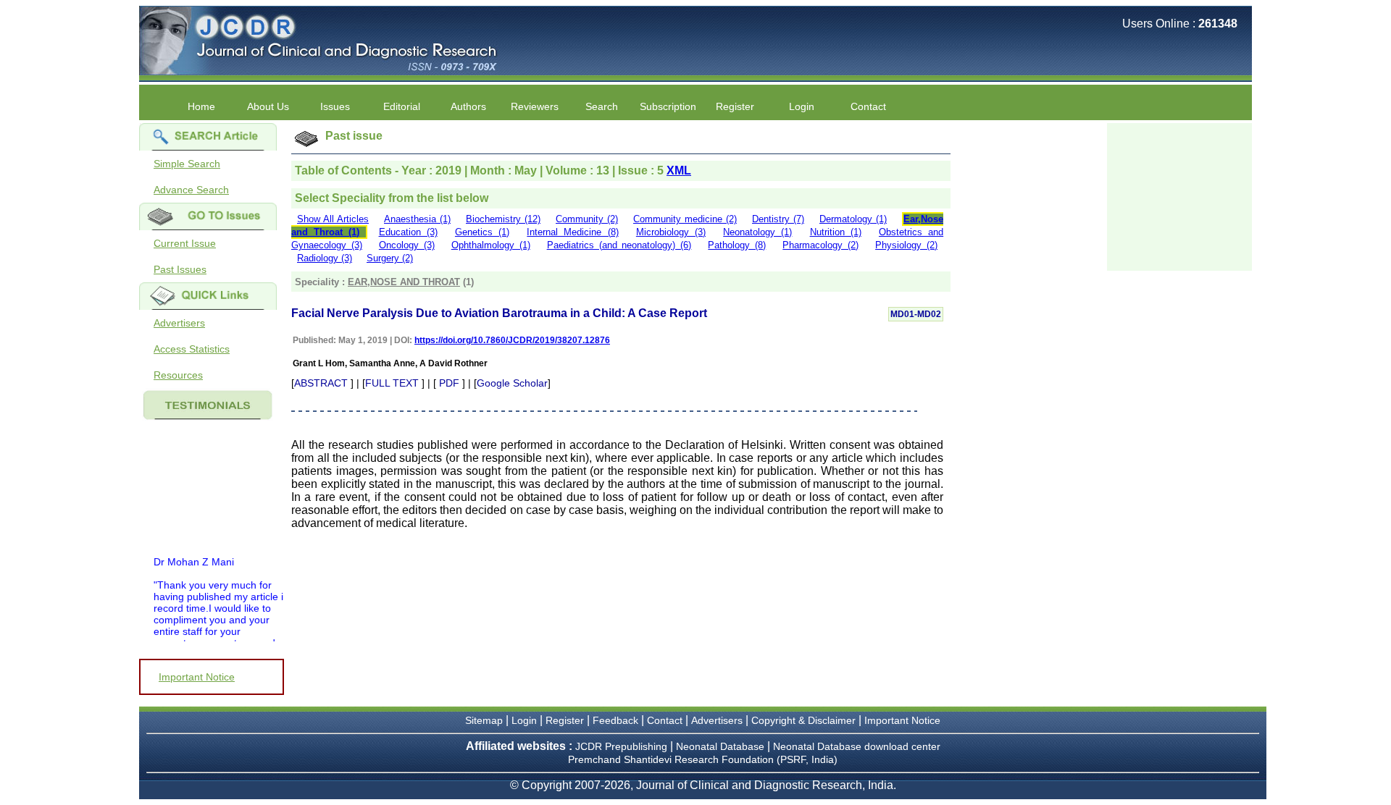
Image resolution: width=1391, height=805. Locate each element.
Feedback (615, 720)
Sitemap (484, 720)
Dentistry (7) (778, 219)
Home (201, 106)
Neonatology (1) (757, 232)
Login (801, 106)
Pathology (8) (737, 245)
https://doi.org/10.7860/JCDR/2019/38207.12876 (512, 340)
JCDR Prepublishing (621, 746)
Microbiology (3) (671, 232)
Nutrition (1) (835, 232)
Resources (178, 375)
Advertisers (179, 323)
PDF (449, 383)
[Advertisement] (1179, 195)
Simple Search (187, 163)
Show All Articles (333, 219)
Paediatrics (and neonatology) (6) (619, 245)
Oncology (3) (407, 245)
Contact (868, 106)
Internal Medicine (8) (572, 232)
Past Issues (180, 269)
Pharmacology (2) (820, 245)
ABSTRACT (321, 383)
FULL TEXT (392, 383)
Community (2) (587, 219)
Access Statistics (192, 349)
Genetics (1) (482, 232)
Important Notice (197, 677)
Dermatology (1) (853, 219)
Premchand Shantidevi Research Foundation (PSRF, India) (702, 759)
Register (565, 720)
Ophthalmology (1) (490, 245)
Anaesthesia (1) (417, 219)
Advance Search (191, 189)
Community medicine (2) (685, 219)
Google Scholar (512, 383)
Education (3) (408, 232)
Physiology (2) (906, 245)
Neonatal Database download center (856, 746)
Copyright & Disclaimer (803, 720)
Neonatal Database (721, 746)
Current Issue (185, 243)
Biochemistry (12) (503, 219)
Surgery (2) (390, 258)
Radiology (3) (324, 258)
